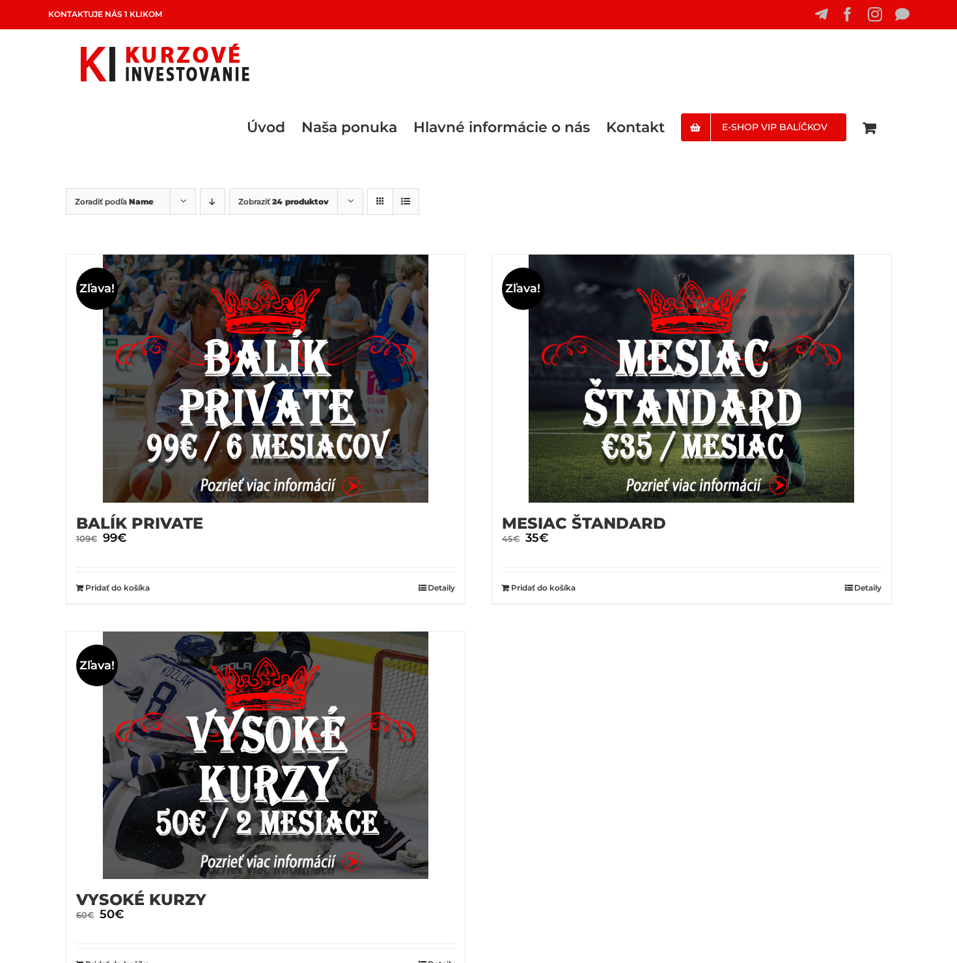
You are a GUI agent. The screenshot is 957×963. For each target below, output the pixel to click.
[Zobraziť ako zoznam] (406, 201)
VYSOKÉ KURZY (141, 899)
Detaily (441, 588)
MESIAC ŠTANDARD (584, 523)
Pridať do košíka (117, 588)
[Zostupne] (212, 201)
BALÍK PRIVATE (139, 523)
